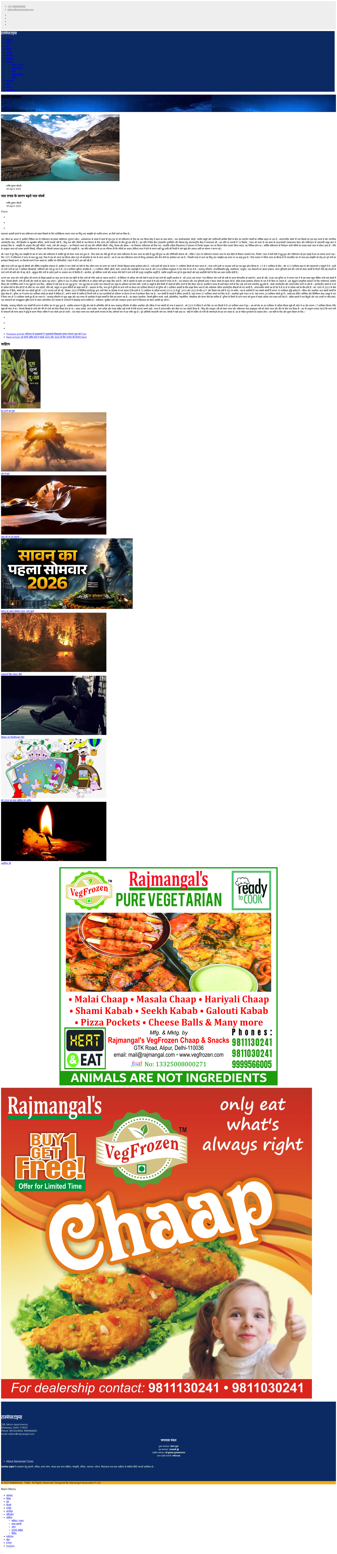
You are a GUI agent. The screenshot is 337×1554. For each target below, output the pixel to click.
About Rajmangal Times (19, 1461)
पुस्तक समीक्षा (17, 74)
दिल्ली (8, 49)
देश (7, 46)
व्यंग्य (14, 71)
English (10, 90)
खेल (8, 83)
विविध (14, 77)
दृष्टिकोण (10, 58)
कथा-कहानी (17, 68)
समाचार (9, 39)
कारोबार (9, 55)
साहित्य (9, 61)
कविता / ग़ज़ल (18, 64)
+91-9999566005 (17, 6)
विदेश (8, 42)
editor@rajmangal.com (21, 9)
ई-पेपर (9, 87)
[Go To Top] (1, 1551)
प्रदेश (8, 52)
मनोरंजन (9, 80)
